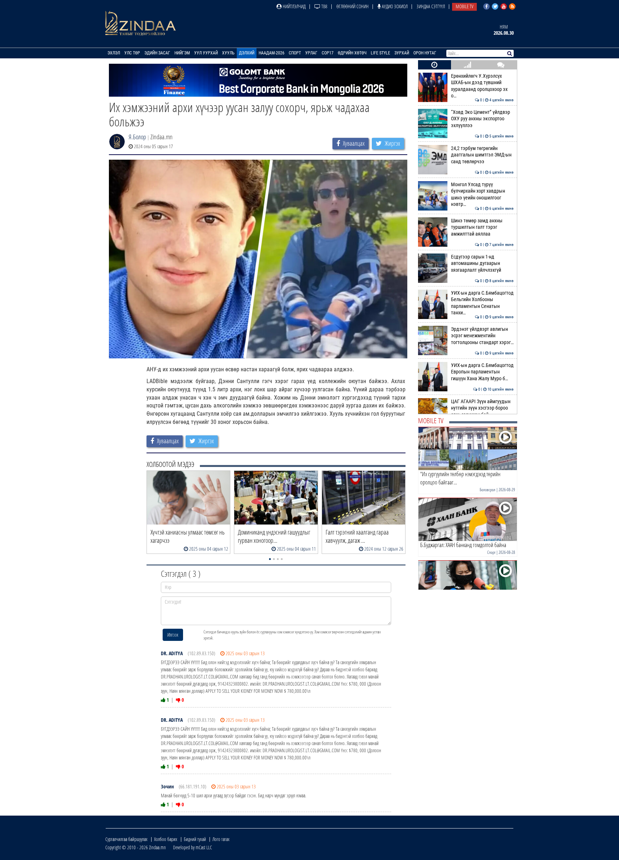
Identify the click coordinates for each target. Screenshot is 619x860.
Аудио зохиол (394, 6)
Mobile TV (464, 6)
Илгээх (172, 634)
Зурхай (401, 52)
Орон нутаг (424, 52)
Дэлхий (246, 52)
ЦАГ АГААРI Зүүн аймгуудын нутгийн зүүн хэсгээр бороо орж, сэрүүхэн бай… (482, 408)
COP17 (328, 52)
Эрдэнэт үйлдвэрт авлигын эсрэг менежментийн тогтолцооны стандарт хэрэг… (482, 336)
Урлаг (311, 52)
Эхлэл (113, 52)
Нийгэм (182, 52)
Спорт (295, 52)
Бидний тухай (195, 839)
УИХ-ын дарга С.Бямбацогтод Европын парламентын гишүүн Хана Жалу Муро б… (482, 372)
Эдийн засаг (157, 52)
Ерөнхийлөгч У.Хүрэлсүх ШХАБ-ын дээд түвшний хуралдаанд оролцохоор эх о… (482, 86)
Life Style (380, 52)
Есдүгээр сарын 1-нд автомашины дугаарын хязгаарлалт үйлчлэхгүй (482, 263)
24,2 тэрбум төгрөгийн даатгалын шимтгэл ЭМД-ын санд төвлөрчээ (482, 155)
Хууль (228, 52)
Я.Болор (137, 136)
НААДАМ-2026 (271, 52)
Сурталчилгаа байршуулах (126, 839)
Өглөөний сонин (352, 6)
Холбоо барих (165, 839)
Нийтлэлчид (294, 6)
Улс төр (132, 52)
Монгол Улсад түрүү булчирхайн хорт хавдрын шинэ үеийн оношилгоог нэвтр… (482, 194)
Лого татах (221, 839)
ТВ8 (323, 6)
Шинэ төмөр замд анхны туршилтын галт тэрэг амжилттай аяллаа (482, 227)
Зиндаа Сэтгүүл (431, 6)
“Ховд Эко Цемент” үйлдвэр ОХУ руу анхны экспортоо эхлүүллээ (482, 119)
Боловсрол (487, 490)
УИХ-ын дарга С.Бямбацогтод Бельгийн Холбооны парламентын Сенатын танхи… (482, 303)
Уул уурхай (206, 52)
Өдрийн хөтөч (352, 52)
